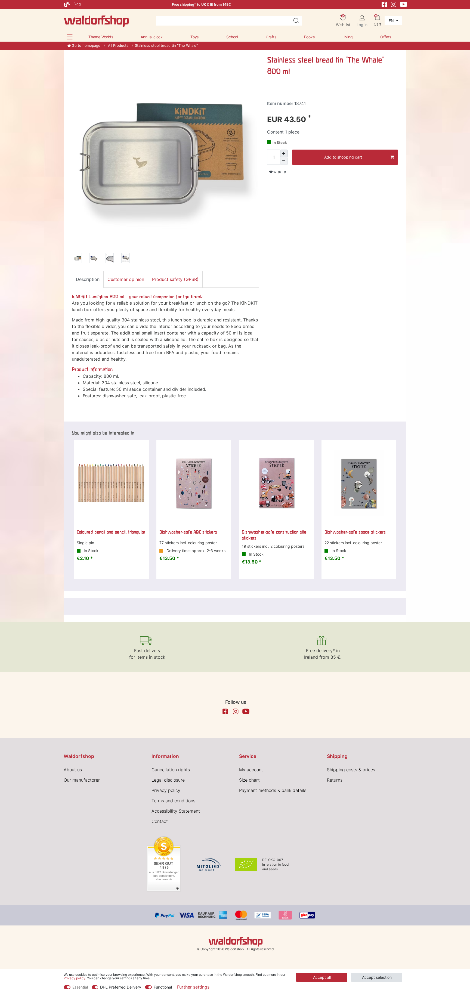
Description (88, 279)
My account (251, 769)
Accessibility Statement (175, 811)
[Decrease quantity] (284, 161)
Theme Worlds (100, 37)
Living (347, 37)
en (392, 20)
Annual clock (152, 37)
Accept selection (377, 977)
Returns (334, 780)
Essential (80, 987)
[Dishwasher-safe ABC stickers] (193, 483)
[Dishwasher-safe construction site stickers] (276, 483)
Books (309, 37)
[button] (70, 37)
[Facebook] (384, 4)
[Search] (296, 21)
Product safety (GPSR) (175, 279)
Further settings (193, 987)
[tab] (88, 279)
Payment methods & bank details (272, 790)
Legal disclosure (168, 780)
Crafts (271, 37)
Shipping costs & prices (351, 769)
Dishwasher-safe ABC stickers (188, 531)
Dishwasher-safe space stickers (355, 531)
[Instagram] (393, 4)
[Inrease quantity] (284, 153)
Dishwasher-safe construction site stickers (274, 534)
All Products (117, 45)
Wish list (279, 172)
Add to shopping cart (343, 157)
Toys (194, 37)
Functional (163, 987)
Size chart (249, 780)
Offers (385, 37)
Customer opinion (125, 279)
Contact (159, 821)
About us (73, 769)
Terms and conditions (173, 800)
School (232, 37)
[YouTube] (403, 4)
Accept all (322, 977)
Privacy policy (165, 790)
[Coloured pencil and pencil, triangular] (111, 483)
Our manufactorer (82, 780)
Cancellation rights (170, 769)
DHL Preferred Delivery (120, 987)
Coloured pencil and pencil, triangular (111, 531)
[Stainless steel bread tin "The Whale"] (78, 259)
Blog (76, 4)
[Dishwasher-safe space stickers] (359, 483)
